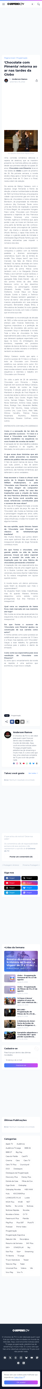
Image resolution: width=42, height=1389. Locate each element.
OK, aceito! (21, 1382)
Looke (27, 1198)
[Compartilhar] (36, 80)
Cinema (9, 1160)
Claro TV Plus (11, 1165)
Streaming (29, 1252)
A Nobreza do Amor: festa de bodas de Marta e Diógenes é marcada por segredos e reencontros (27, 1023)
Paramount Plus (12, 1218)
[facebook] (14, 763)
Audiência (21, 1144)
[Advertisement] (21, 31)
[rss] (24, 1363)
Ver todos (32, 773)
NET (28, 1202)
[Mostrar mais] (27, 722)
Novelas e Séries (12, 1214)
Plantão (26, 1218)
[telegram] (30, 763)
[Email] (22, 722)
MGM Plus (10, 1202)
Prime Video (21, 1227)
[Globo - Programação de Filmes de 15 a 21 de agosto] (10, 990)
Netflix (8, 1206)
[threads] (37, 763)
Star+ (19, 1252)
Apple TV (9, 1144)
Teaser (26, 1260)
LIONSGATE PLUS (13, 1198)
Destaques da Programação (17, 1173)
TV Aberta (10, 1256)
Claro (18, 1160)
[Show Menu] (3, 4)
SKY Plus (29, 1243)
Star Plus (9, 1252)
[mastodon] (37, 1358)
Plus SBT (20, 1223)
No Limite (19, 1206)
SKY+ (8, 1247)
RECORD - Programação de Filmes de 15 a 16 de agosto (26, 1012)
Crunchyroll (24, 1165)
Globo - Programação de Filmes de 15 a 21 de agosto (27, 989)
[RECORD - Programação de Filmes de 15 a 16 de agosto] (10, 1012)
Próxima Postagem (31, 865)
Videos (23, 1268)
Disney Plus (26, 1177)
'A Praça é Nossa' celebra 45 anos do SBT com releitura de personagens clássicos (27, 1000)
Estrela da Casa (12, 1181)
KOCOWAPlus (19, 1194)
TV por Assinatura (13, 1260)
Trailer (22, 1264)
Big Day (19, 1152)
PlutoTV (30, 1223)
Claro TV (27, 1160)
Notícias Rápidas (12, 1210)
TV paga (21, 1256)
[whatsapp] (27, 763)
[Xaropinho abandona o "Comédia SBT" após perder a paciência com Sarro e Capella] (10, 1035)
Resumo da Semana (14, 1243)
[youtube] (23, 763)
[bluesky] (33, 763)
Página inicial (9, 58)
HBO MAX (28, 1189)
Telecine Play (11, 1264)
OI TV (25, 1214)
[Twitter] (17, 722)
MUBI (20, 1202)
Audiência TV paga (13, 1148)
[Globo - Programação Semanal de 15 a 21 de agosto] (10, 978)
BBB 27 (9, 1152)
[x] (10, 1358)
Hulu (8, 1194)
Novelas (26, 1210)
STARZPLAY (19, 1247)
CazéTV (25, 1156)
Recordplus (24, 1239)
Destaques (18, 1169)
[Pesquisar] (38, 4)
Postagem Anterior (11, 865)
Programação (21, 58)
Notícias (30, 1206)
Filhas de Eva (27, 1181)
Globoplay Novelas (13, 1189)
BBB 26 (27, 1148)
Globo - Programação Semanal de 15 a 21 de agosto (27, 977)
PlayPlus (9, 1223)
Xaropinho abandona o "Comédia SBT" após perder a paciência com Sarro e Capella (27, 1035)
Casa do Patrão (12, 1156)
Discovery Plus (12, 1177)
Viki (31, 1268)
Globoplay (22, 1185)
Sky (28, 1247)
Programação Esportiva (15, 1235)
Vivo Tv (20, 1272)
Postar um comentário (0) (21, 857)
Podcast (9, 1227)
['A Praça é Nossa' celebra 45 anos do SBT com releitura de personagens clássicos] (10, 1001)
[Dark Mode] (33, 4)
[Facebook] (12, 722)
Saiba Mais (18, 1377)
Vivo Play (9, 1272)
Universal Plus (11, 1268)
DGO (8, 1169)
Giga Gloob (10, 1185)
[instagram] (17, 763)
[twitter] (20, 763)
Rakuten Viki (11, 1239)
